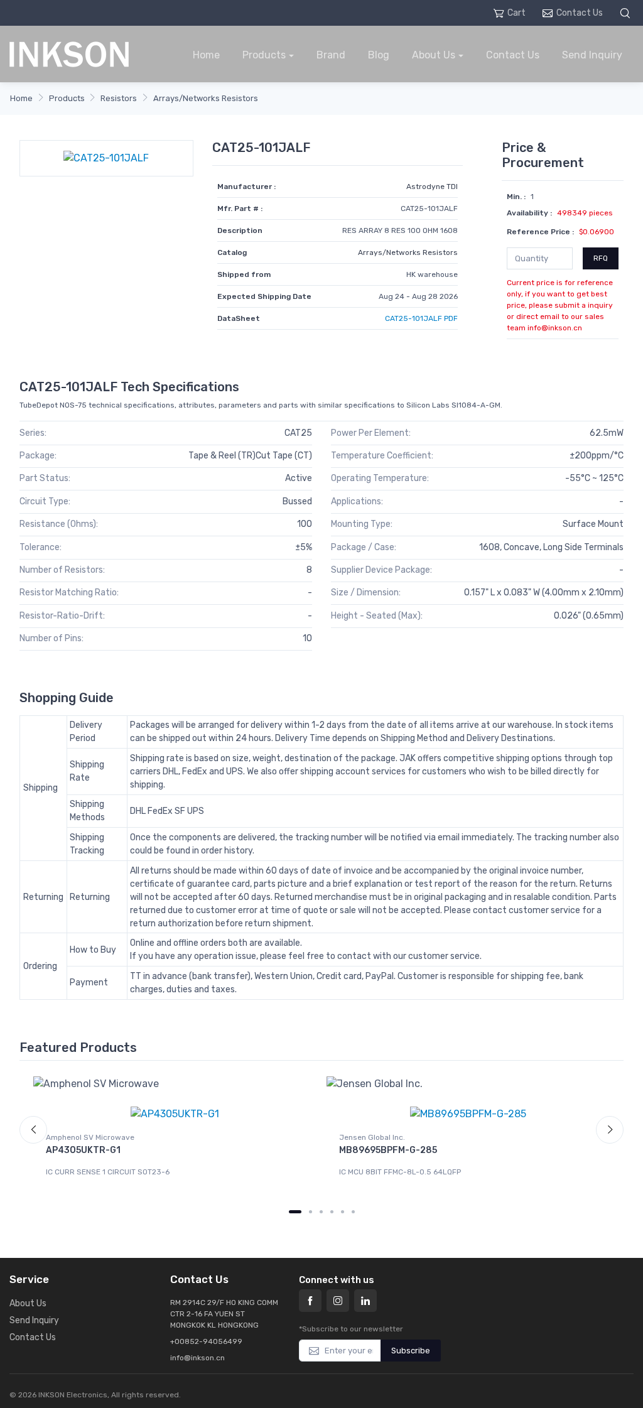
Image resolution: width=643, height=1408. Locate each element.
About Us (433, 55)
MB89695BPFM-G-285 (388, 1150)
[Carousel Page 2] (310, 1211)
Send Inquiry (592, 55)
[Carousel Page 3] (321, 1211)
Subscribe (410, 1350)
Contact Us (579, 13)
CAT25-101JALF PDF (421, 318)
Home (206, 55)
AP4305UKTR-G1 (83, 1150)
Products (264, 55)
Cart (516, 13)
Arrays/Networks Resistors (205, 98)
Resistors (118, 98)
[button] (627, 12)
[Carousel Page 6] (353, 1211)
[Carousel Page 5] (342, 1211)
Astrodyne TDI (432, 186)
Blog (378, 55)
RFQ (600, 258)
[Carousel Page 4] (331, 1211)
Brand (330, 55)
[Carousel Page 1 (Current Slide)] (295, 1211)
